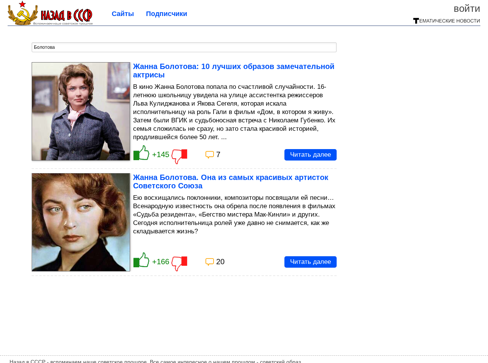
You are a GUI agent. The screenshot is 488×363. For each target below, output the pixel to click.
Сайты (123, 14)
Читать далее (310, 154)
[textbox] (184, 47)
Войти (467, 8)
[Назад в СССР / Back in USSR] (50, 23)
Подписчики (166, 14)
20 (220, 261)
